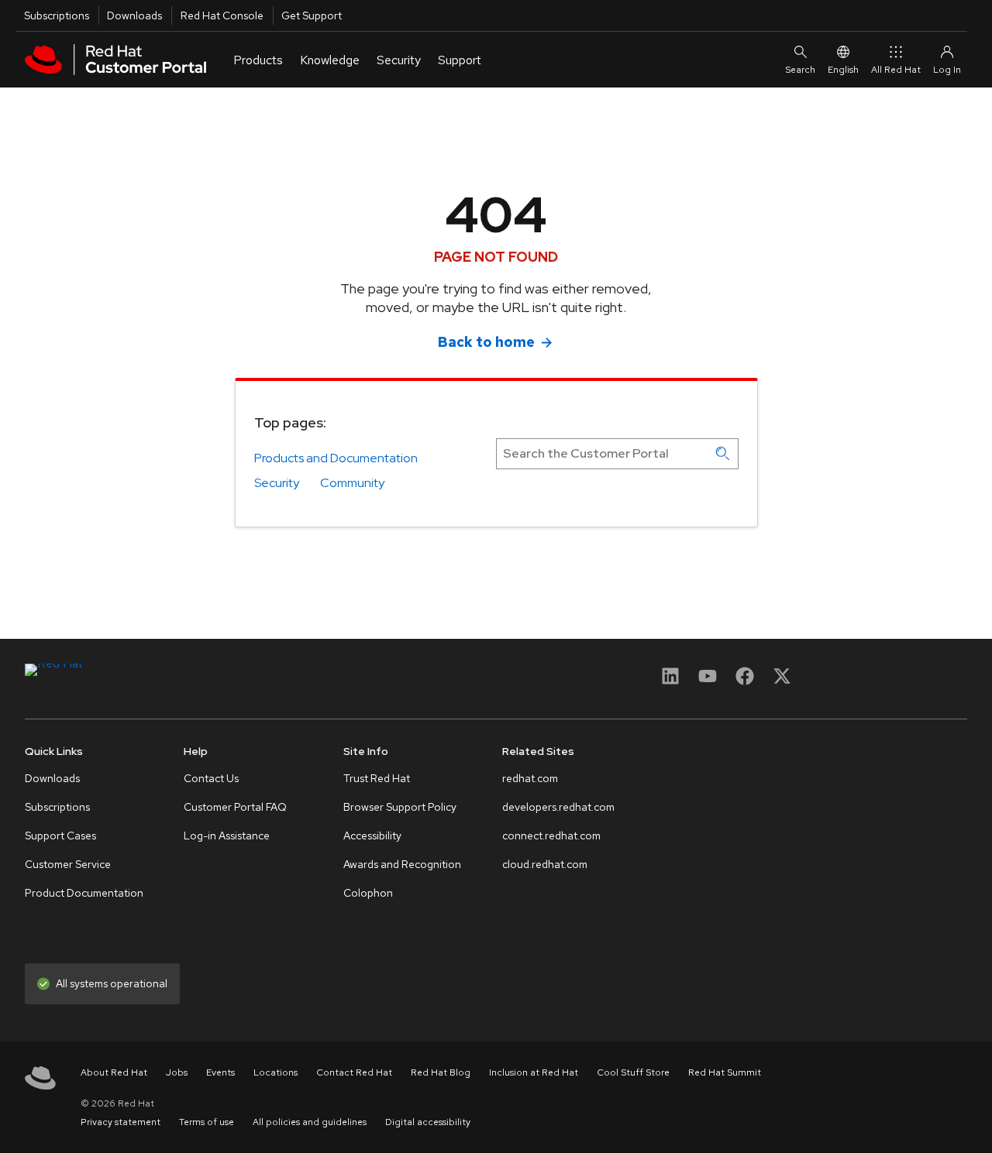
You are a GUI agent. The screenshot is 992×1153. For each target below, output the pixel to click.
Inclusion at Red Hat (533, 1072)
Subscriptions (56, 15)
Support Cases (60, 835)
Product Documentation (84, 893)
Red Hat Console (222, 15)
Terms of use (206, 1122)
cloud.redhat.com (544, 864)
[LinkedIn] (670, 681)
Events (220, 1072)
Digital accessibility (427, 1122)
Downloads (134, 15)
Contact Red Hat (354, 1072)
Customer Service (68, 864)
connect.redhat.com (551, 835)
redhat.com (530, 778)
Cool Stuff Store (633, 1072)
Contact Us (211, 778)
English (843, 69)
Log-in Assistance (227, 835)
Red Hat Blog (440, 1072)
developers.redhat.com (558, 807)
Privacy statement (120, 1122)
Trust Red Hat (376, 778)
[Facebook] (744, 681)
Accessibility (372, 835)
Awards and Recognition (402, 864)
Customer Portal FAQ (235, 807)
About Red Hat (114, 1072)
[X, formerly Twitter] (782, 681)
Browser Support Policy (399, 807)
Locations (275, 1072)
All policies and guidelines (310, 1122)
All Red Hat (896, 69)
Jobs (177, 1072)
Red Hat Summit (724, 1072)
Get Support (311, 15)
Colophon (368, 893)
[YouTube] (707, 681)
